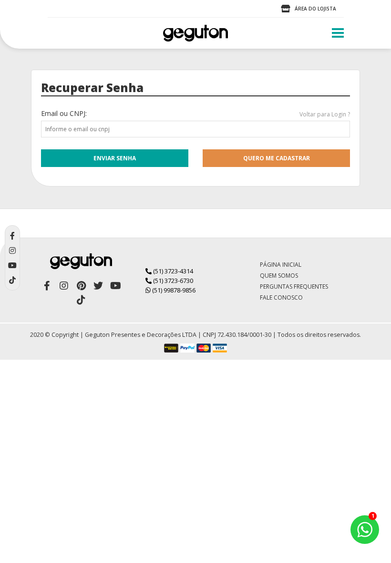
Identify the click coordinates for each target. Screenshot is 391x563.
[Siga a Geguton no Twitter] (98, 286)
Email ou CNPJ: (64, 113)
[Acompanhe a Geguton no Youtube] (115, 286)
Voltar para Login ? (324, 114)
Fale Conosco (281, 297)
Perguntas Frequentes (294, 286)
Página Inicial (280, 265)
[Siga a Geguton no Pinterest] (81, 286)
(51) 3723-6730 (172, 280)
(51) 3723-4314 (172, 271)
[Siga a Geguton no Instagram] (64, 286)
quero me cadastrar (276, 158)
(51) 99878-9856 (173, 290)
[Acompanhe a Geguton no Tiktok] (81, 300)
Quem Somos (279, 275)
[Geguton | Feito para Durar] (195, 33)
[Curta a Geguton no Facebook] (47, 286)
